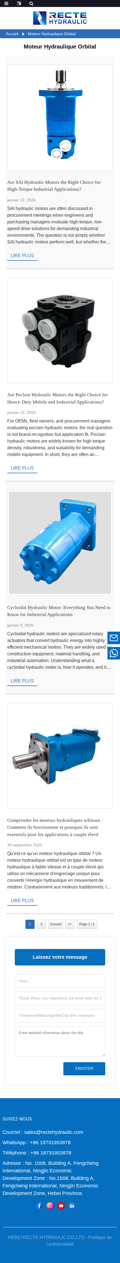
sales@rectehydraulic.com (75, 638)
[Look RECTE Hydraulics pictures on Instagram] (50, 1205)
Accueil (12, 34)
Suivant (55, 924)
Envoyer (84, 1068)
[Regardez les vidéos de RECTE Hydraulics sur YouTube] (61, 1205)
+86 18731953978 (75, 653)
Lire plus (22, 255)
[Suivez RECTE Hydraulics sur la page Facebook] (39, 1205)
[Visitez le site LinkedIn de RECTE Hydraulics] (72, 1205)
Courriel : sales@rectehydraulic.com (43, 1132)
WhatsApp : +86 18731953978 (37, 1142)
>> (70, 924)
